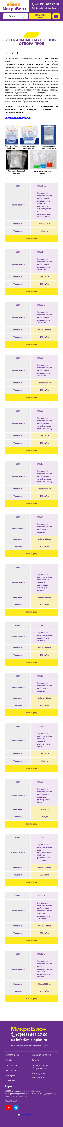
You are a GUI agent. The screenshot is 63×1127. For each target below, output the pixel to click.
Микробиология (41, 1055)
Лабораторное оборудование (40, 1067)
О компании (12, 1055)
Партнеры (11, 1065)
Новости (10, 1080)
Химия (35, 1060)
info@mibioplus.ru (47, 8)
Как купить (11, 1075)
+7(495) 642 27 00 (47, 4)
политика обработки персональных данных (29, 1045)
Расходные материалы (38, 1075)
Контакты (10, 1070)
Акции (8, 1060)
